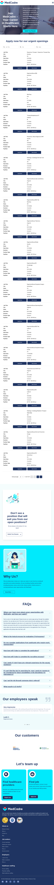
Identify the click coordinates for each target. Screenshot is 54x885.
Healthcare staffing (8, 866)
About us (5, 826)
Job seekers (6, 839)
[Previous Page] (34, 477)
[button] (53, 2)
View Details (34, 68)
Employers (5, 854)
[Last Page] (41, 477)
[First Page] (31, 477)
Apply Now (20, 68)
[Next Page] (38, 477)
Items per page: (15, 476)
